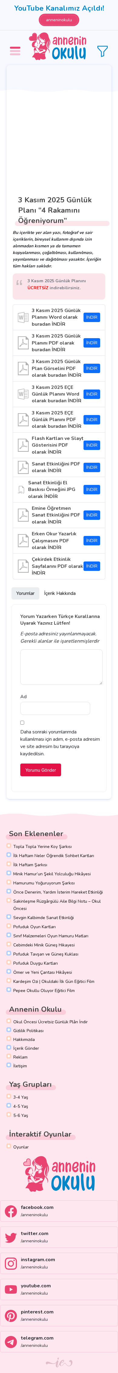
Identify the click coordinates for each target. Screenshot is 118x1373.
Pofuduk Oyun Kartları (34, 927)
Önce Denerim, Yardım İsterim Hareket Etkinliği (58, 892)
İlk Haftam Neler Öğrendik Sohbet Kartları (53, 856)
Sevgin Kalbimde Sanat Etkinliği (43, 918)
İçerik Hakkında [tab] (60, 593)
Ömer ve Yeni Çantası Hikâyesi (42, 972)
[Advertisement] (59, 127)
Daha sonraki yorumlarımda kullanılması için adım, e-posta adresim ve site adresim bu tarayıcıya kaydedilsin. (60, 743)
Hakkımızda (24, 1039)
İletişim (20, 1066)
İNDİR (91, 317)
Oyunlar (21, 1147)
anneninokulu (59, 20)
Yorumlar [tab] (25, 593)
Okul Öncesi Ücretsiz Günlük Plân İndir (50, 1022)
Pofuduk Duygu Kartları (35, 963)
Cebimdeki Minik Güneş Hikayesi (44, 945)
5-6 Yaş (20, 1115)
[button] (16, 46)
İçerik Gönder (26, 1048)
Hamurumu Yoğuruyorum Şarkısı (44, 883)
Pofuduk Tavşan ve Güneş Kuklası (45, 954)
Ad (23, 696)
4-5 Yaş (20, 1106)
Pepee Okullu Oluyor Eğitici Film (44, 991)
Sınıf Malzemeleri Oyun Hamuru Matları (50, 936)
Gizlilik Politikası (28, 1031)
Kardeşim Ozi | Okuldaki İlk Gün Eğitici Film (53, 981)
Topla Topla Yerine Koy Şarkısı (42, 847)
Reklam (20, 1057)
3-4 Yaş (20, 1097)
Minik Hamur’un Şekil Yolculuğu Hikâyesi (52, 874)
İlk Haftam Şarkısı (30, 865)
